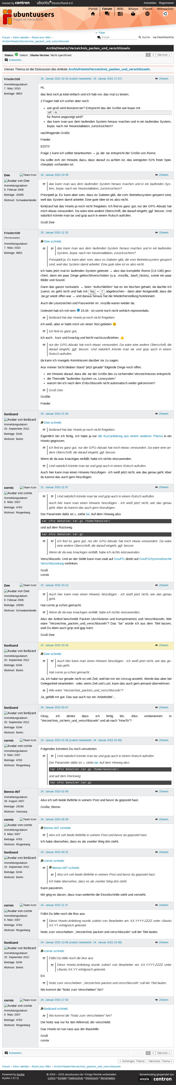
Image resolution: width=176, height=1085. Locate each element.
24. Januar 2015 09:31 (54, 852)
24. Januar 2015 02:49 (54, 791)
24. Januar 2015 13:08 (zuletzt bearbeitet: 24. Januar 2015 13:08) (81, 942)
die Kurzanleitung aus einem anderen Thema (130, 436)
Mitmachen (165, 9)
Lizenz (52, 1078)
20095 (20, 195)
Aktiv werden (21, 37)
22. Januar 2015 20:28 (54, 645)
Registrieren (166, 3)
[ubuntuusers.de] (29, 18)
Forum (107, 9)
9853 (19, 93)
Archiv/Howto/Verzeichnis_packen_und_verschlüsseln (35, 41)
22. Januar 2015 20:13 (54, 585)
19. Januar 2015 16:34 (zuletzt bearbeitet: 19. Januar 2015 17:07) (81, 78)
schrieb (56, 242)
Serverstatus (107, 1078)
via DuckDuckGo (163, 37)
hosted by (8, 3)
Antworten (15, 60)
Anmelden (150, 3)
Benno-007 (12, 792)
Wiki (120, 9)
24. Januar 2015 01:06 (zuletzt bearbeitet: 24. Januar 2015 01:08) (81, 740)
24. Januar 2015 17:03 (54, 1000)
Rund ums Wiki (41, 37)
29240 (20, 806)
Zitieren (163, 78)
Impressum (91, 1078)
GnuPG (119, 559)
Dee (7, 175)
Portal (92, 9)
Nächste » (163, 55)
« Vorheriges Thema (132, 1061)
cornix (9, 488)
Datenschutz (76, 1078)
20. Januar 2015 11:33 (54, 232)
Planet (147, 9)
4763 (19, 507)
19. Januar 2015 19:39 (54, 175)
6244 (19, 434)
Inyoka (20, 1074)
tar (88, 514)
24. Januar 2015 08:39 (54, 819)
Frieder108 (12, 79)
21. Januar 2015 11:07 (54, 487)
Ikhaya (133, 9)
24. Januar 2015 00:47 (54, 707)
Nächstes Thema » (160, 1061)
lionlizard (11, 414)
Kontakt (62, 1078)
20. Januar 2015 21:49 (54, 413)
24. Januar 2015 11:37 (54, 905)
